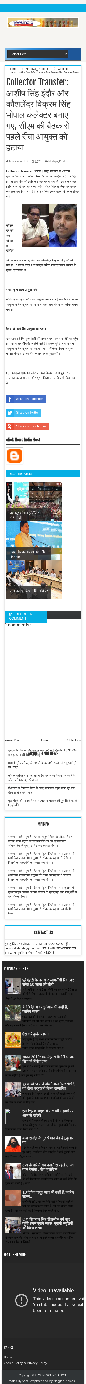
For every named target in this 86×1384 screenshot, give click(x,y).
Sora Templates (32, 1381)
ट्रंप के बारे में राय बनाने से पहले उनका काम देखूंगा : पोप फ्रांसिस (48, 1167)
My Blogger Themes (62, 1381)
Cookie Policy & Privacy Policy (25, 1363)
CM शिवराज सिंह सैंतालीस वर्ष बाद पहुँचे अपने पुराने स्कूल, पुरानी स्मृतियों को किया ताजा (47, 1223)
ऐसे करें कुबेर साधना (35, 1034)
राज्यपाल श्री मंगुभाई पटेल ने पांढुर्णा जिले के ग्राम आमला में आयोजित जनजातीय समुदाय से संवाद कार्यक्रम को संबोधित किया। (41, 909)
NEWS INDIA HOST (55, 1375)
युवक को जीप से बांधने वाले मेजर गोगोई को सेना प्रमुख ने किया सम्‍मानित (48, 1086)
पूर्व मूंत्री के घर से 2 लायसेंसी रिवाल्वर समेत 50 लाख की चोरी (48, 982)
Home (8, 1357)
